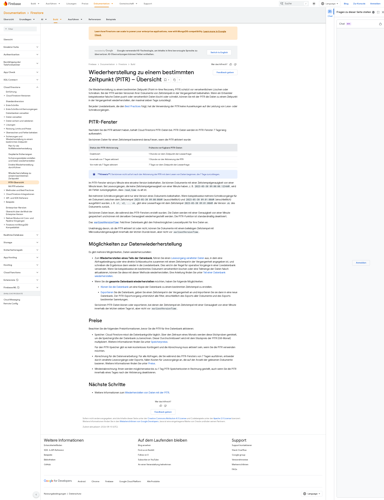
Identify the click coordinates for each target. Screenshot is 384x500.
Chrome (95, 481)
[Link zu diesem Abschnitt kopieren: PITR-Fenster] (120, 122)
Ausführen (51, 3)
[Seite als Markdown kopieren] (174, 79)
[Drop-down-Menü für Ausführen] (60, 3)
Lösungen (71, 3)
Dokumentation (102, 3)
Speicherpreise (159, 341)
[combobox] (294, 3)
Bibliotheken (50, 459)
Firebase (92, 64)
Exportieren (107, 292)
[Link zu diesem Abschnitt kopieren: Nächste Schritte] (128, 385)
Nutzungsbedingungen (55, 493)
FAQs (234, 469)
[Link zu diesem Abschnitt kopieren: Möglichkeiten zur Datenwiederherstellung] (185, 244)
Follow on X (143, 454)
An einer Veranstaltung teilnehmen (154, 464)
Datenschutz (75, 493)
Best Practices (133, 106)
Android (82, 481)
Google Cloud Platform (130, 481)
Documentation (15, 13)
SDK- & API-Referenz (54, 450)
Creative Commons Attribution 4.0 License (167, 418)
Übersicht (9, 19)
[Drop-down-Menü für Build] (39, 3)
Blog (346, 3)
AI (42, 19)
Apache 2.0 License (222, 418)
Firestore (37, 13)
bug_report (373, 12)
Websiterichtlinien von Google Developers (139, 421)
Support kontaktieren (242, 445)
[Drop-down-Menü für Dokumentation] (113, 3)
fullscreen (378, 12)
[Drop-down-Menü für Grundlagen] (34, 19)
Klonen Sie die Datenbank (115, 287)
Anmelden (375, 3)
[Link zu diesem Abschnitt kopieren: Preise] (105, 321)
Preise (85, 3)
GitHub (47, 464)
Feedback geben (225, 72)
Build (33, 3)
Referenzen (95, 19)
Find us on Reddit (146, 450)
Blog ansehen (144, 445)
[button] (18, 47)
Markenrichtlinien (240, 464)
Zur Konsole (359, 3)
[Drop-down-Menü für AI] (46, 19)
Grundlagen (25, 19)
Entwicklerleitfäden (53, 445)
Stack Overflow (239, 450)
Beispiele (111, 19)
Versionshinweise (240, 459)
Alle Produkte (153, 481)
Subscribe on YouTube (148, 459)
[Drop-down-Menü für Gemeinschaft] (137, 3)
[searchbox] (20, 29)
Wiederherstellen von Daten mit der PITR (147, 392)
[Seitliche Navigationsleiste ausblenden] (36, 495)
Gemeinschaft (126, 3)
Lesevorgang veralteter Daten (187, 258)
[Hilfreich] (230, 64)
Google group (238, 454)
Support (148, 3)
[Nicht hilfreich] (235, 64)
